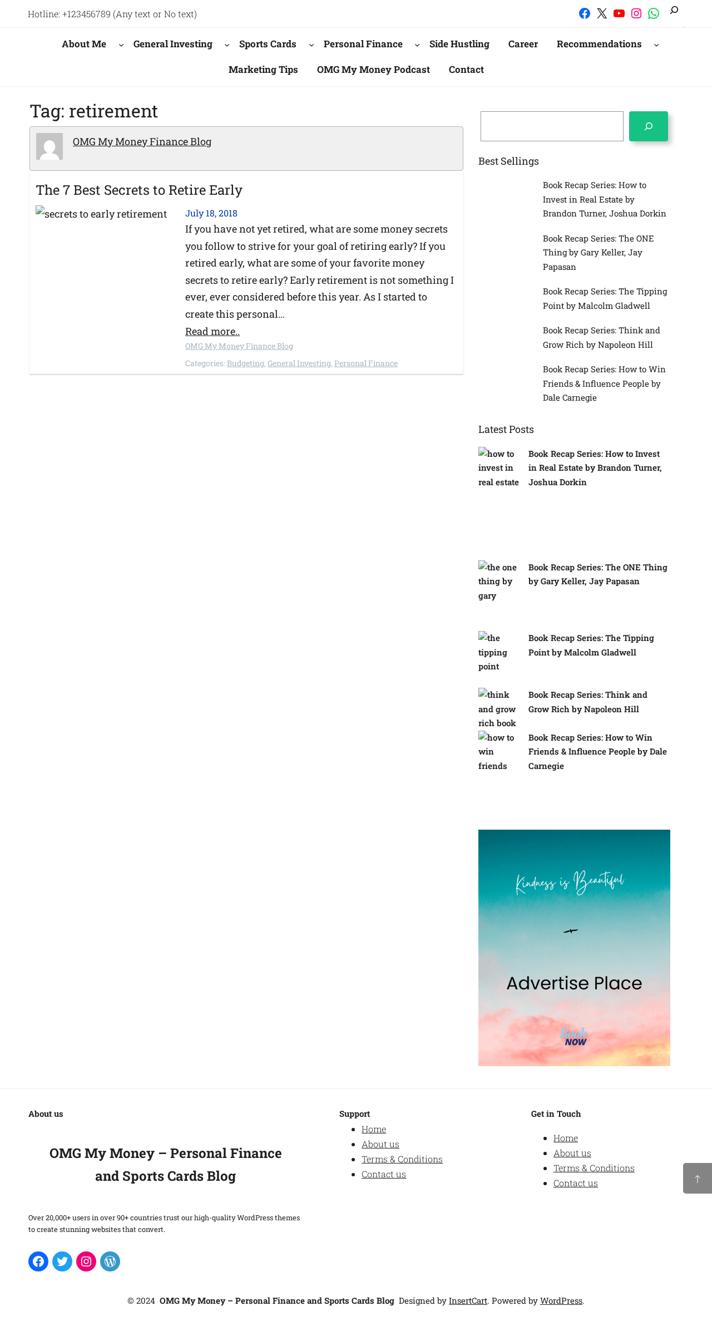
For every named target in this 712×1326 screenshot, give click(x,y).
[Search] (649, 126)
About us (380, 1144)
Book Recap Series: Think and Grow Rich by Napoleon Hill (601, 337)
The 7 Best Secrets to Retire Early (139, 190)
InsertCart (468, 1300)
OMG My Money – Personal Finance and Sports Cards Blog (277, 1300)
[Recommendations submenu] (656, 44)
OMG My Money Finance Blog (142, 141)
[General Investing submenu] (227, 44)
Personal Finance (366, 363)
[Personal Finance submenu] (417, 44)
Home (374, 1129)
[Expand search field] (674, 13)
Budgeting (245, 363)
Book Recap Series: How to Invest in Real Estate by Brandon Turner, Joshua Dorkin (604, 199)
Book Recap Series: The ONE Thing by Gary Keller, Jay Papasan (598, 252)
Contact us (384, 1174)
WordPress (561, 1300)
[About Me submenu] (121, 44)
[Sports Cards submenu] (311, 44)
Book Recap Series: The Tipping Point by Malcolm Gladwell (605, 298)
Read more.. (212, 331)
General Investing (299, 363)
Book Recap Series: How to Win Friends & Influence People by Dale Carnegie (604, 383)
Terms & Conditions (402, 1159)
